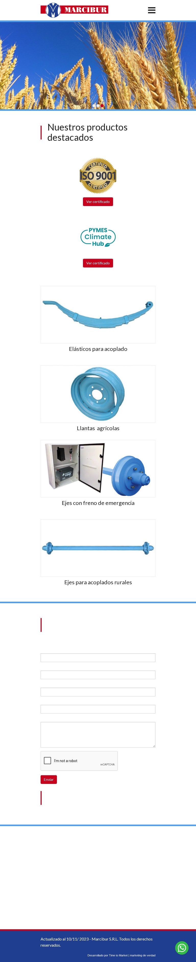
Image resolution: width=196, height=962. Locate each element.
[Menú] (132, 10)
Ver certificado (98, 201)
